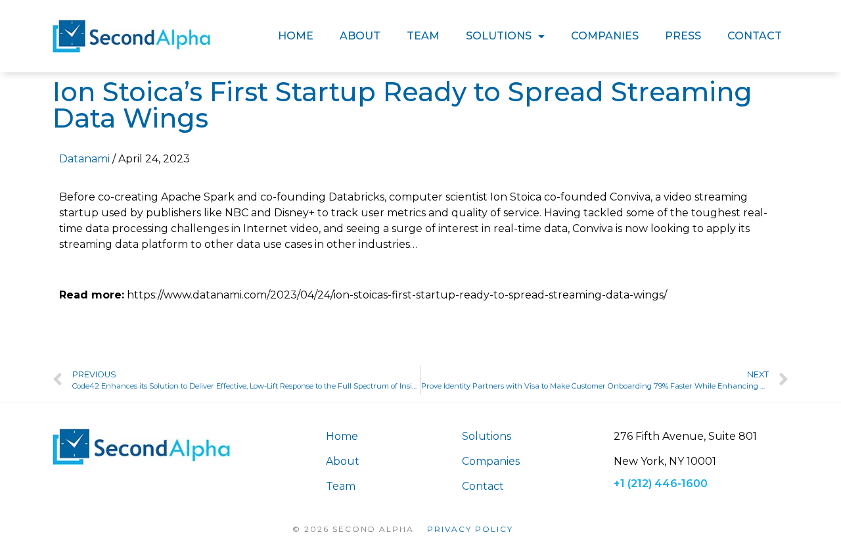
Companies (605, 36)
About (360, 36)
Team (423, 36)
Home (295, 36)
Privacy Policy (470, 529)
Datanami (84, 159)
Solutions (499, 36)
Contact (754, 36)
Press (683, 36)
